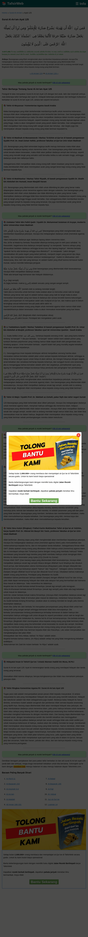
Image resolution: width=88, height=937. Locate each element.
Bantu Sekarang (44, 501)
